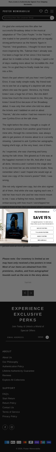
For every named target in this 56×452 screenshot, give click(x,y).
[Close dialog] (54, 210)
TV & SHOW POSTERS (42, 232)
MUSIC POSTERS (42, 236)
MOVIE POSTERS (42, 228)
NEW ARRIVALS (42, 240)
